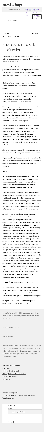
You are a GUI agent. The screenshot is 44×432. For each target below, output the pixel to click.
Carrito (11, 422)
